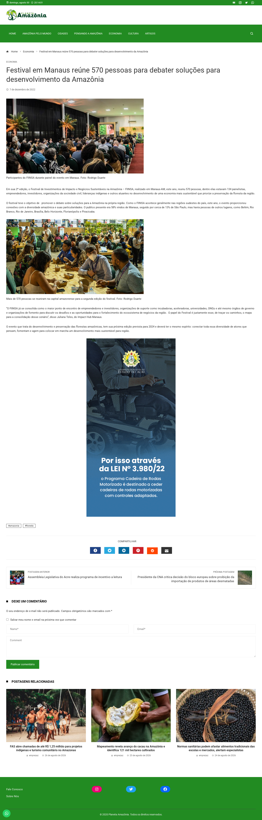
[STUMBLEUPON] (152, 550)
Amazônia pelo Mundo (36, 33)
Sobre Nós (12, 796)
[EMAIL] (166, 550)
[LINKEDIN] (124, 550)
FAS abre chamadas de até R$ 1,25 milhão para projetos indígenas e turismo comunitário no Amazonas (46, 748)
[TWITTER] (109, 550)
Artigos (150, 33)
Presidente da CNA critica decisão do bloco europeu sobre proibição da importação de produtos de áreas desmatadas (186, 577)
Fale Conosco (14, 789)
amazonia (14, 526)
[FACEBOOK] (95, 550)
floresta (30, 526)
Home (12, 33)
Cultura (133, 33)
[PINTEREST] (138, 550)
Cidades (63, 33)
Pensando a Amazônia (88, 33)
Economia (115, 33)
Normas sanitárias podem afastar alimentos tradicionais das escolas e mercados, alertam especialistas (216, 748)
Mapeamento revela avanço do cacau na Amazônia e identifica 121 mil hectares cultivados (131, 748)
